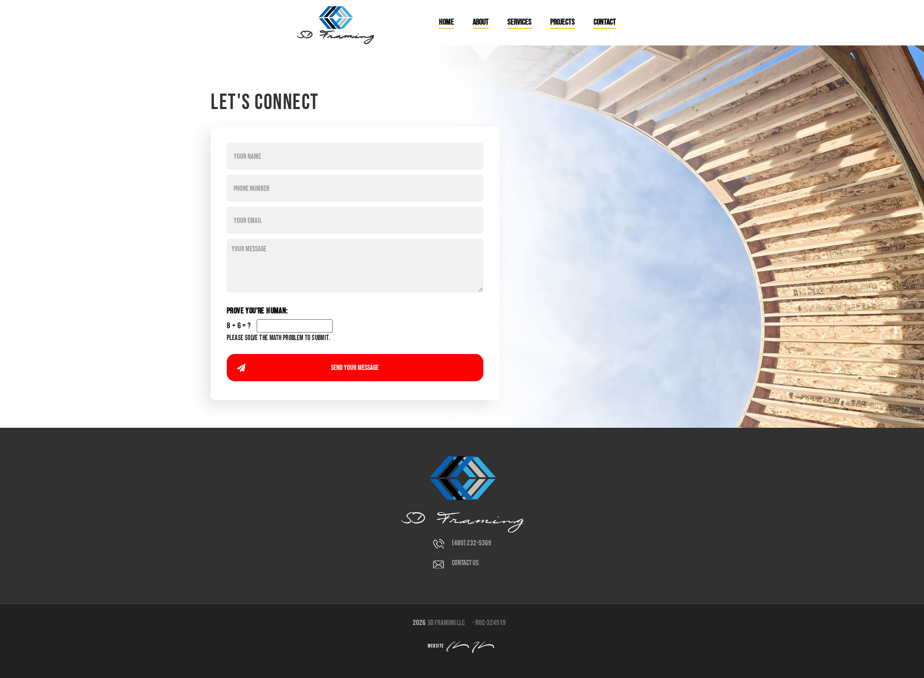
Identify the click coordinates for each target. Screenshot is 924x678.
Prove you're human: (257, 311)
